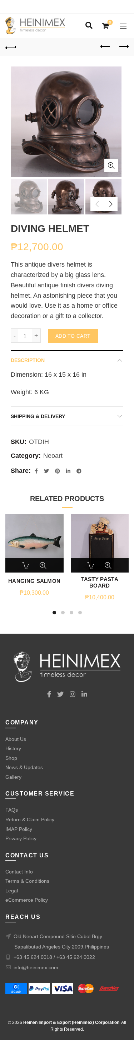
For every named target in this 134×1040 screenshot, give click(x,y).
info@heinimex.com (36, 967)
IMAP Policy (18, 829)
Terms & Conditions (27, 881)
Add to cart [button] (26, 565)
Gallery (13, 777)
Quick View (43, 565)
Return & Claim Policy (29, 819)
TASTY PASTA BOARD (99, 582)
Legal (11, 890)
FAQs (11, 810)
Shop (11, 758)
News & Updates (24, 767)
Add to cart (72, 336)
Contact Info (19, 872)
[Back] (11, 47)
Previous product (105, 47)
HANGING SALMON (34, 581)
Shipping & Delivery (38, 416)
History (13, 748)
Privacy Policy (20, 838)
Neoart (53, 455)
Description (28, 360)
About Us (15, 739)
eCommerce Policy (26, 900)
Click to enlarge (111, 165)
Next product (123, 47)
